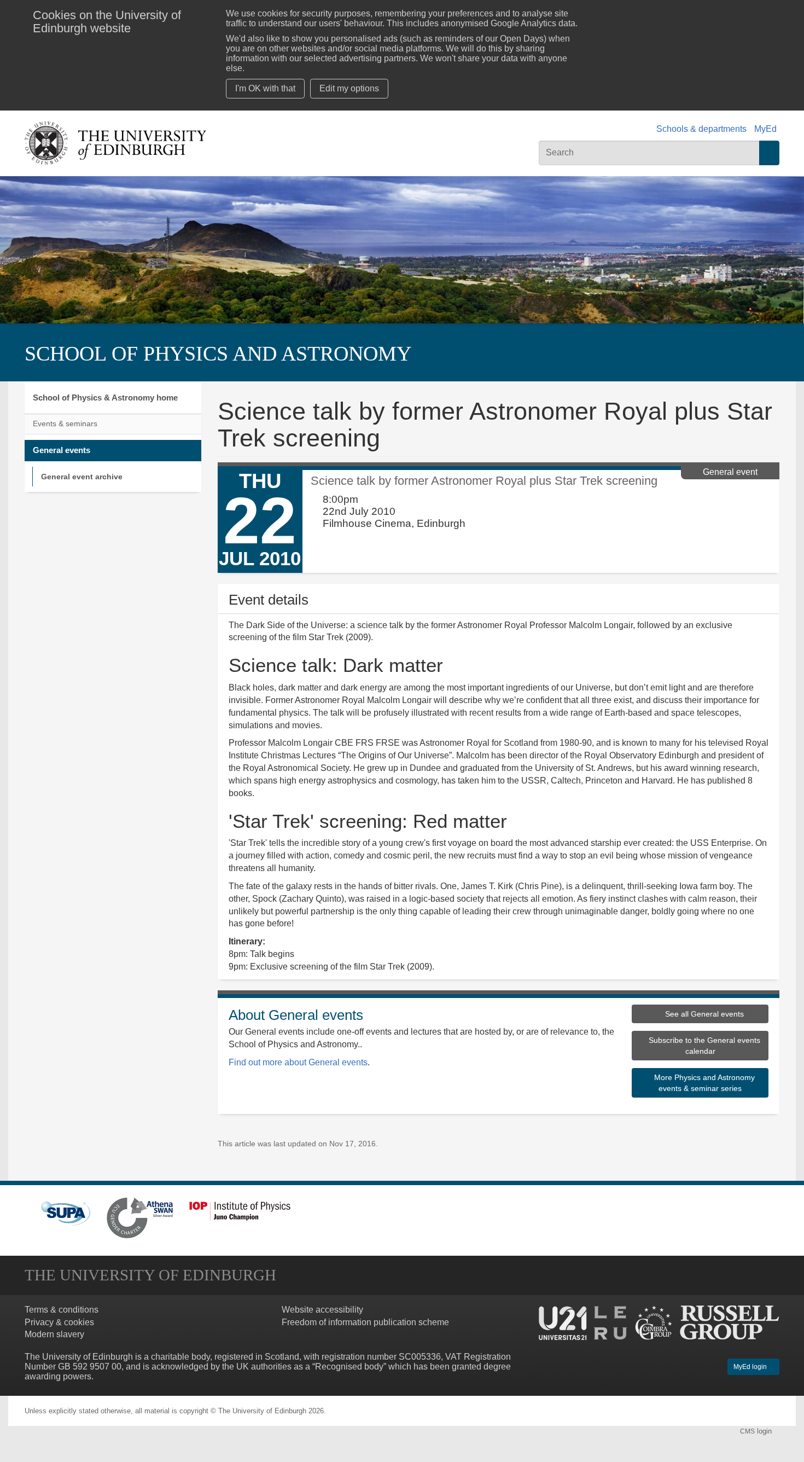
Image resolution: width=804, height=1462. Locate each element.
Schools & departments (701, 129)
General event (730, 472)
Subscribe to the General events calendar (703, 1045)
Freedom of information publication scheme (365, 1322)
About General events (296, 1015)
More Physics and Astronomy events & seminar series (703, 1083)
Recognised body (349, 1366)
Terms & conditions (61, 1309)
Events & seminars (65, 424)
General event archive (82, 476)
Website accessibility (322, 1309)
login (757, 1431)
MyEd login (750, 1367)
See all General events (703, 1014)
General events (61, 450)
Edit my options (349, 88)
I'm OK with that (265, 88)
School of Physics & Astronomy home (105, 397)
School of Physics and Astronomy (218, 353)
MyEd (765, 129)
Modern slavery (54, 1334)
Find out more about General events (298, 1062)
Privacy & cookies (59, 1322)
